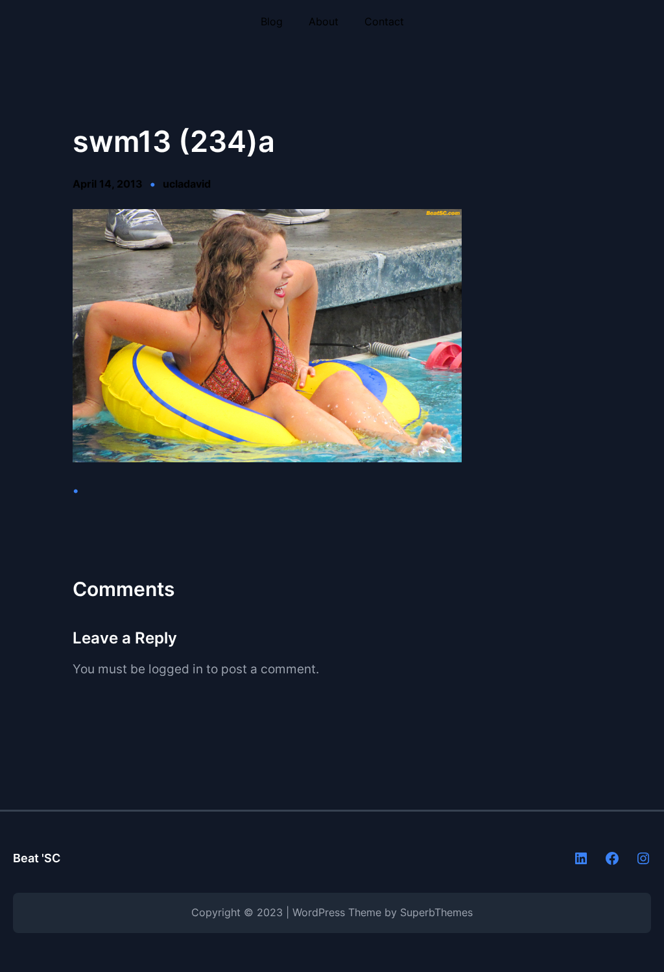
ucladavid (187, 184)
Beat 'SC (36, 858)
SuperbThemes (436, 912)
